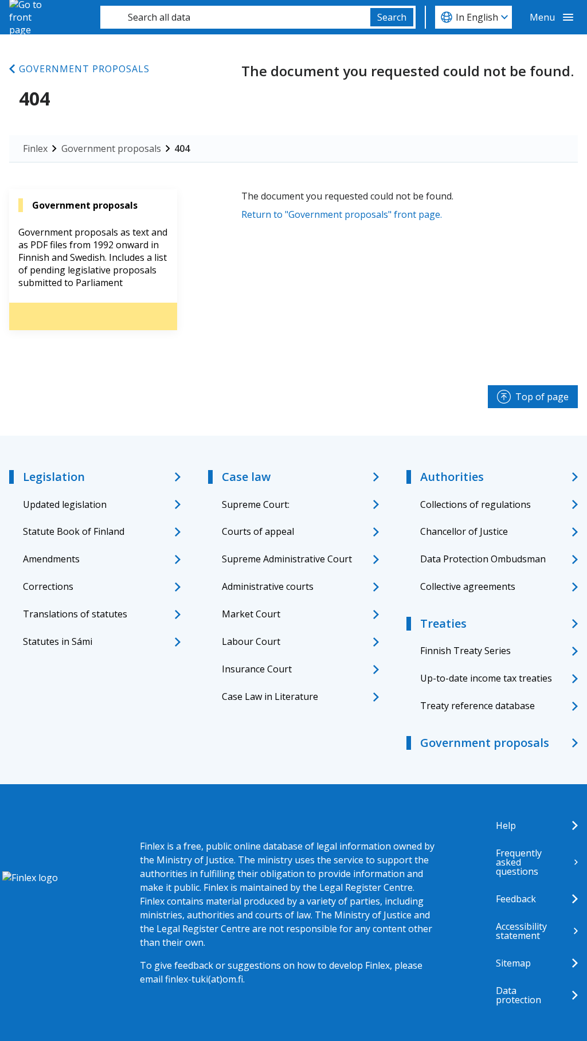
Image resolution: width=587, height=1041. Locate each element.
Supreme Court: (255, 504)
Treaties (443, 623)
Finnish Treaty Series (465, 650)
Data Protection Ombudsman (483, 559)
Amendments (51, 559)
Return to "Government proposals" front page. (341, 214)
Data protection (518, 995)
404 (182, 148)
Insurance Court (257, 669)
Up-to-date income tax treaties (486, 678)
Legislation (54, 476)
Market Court (251, 614)
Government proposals (84, 68)
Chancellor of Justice (464, 531)
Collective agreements (467, 586)
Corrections (48, 586)
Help (506, 825)
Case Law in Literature (270, 696)
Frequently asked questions (519, 862)
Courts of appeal (258, 531)
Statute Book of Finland (73, 531)
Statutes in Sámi (57, 641)
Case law (246, 476)
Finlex (35, 148)
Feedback (516, 899)
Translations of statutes (75, 614)
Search (391, 17)
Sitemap (513, 963)
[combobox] (235, 17)
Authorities (452, 476)
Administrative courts (268, 586)
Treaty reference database (477, 705)
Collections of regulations (475, 504)
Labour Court (251, 641)
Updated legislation (65, 504)
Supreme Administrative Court (287, 559)
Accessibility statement (521, 931)
